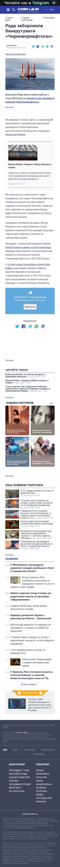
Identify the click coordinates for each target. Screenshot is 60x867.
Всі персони (16, 791)
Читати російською (15, 54)
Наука (39, 781)
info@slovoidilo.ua (30, 814)
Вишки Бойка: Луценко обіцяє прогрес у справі (29, 166)
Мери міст (15, 787)
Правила (39, 754)
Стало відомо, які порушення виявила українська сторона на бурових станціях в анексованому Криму (27, 388)
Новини (11, 558)
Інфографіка (30, 693)
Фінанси (41, 801)
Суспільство (44, 798)
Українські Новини (15, 134)
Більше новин (28, 684)
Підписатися (30, 307)
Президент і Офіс (19, 770)
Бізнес (40, 770)
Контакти (48, 750)
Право (40, 794)
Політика (41, 791)
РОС (52, 10)
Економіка (49, 17)
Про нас (29, 750)
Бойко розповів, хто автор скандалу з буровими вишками (25, 375)
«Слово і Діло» (21, 732)
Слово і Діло (9, 18)
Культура (41, 777)
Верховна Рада (18, 774)
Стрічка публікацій (26, 18)
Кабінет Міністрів (19, 777)
